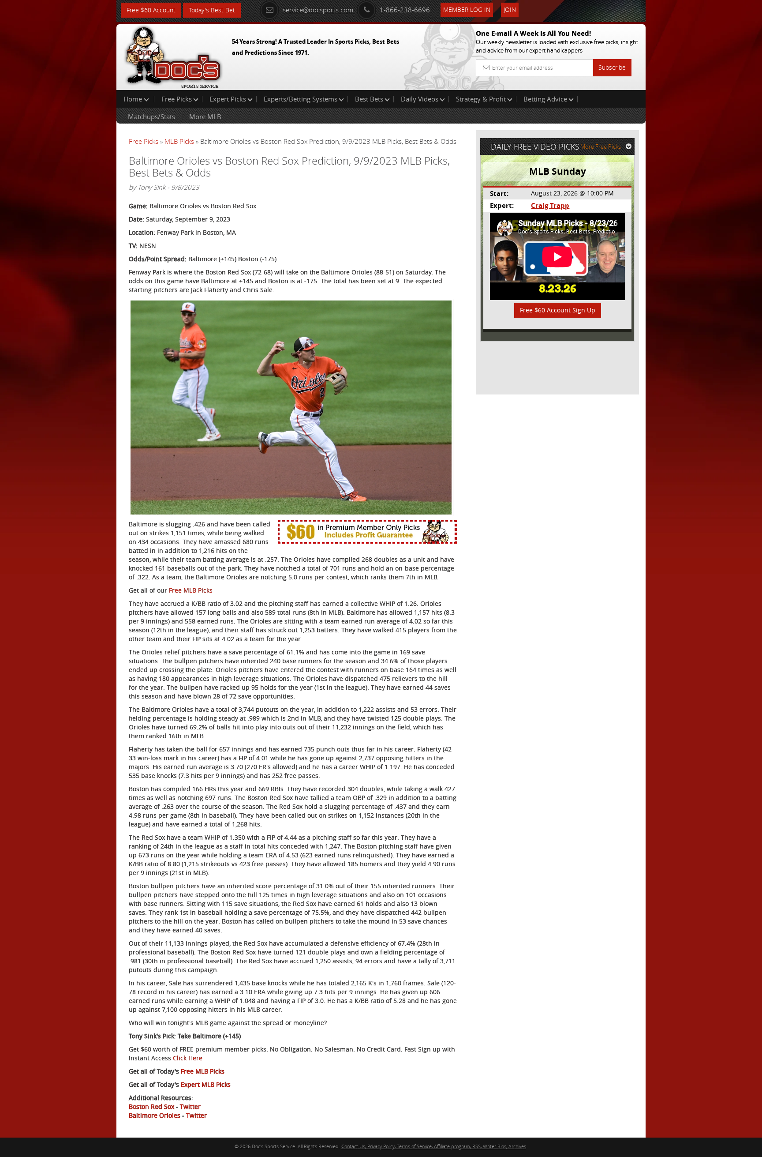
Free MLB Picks (191, 590)
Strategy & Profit (481, 98)
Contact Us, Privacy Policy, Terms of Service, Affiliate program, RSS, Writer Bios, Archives (433, 1146)
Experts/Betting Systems (300, 98)
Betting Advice (545, 98)
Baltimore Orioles (154, 1115)
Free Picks (176, 98)
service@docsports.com (318, 9)
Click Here (187, 1058)
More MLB (205, 116)
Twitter (190, 1106)
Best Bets (369, 98)
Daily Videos (419, 98)
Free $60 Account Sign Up (557, 310)
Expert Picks (227, 98)
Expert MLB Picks (206, 1084)
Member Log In (466, 9)
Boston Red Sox (151, 1106)
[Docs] (173, 55)
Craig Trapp (550, 205)
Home (133, 98)
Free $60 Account (151, 10)
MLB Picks (179, 141)
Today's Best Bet (212, 10)
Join (510, 9)
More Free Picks (600, 146)
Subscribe (612, 67)
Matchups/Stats (151, 116)
